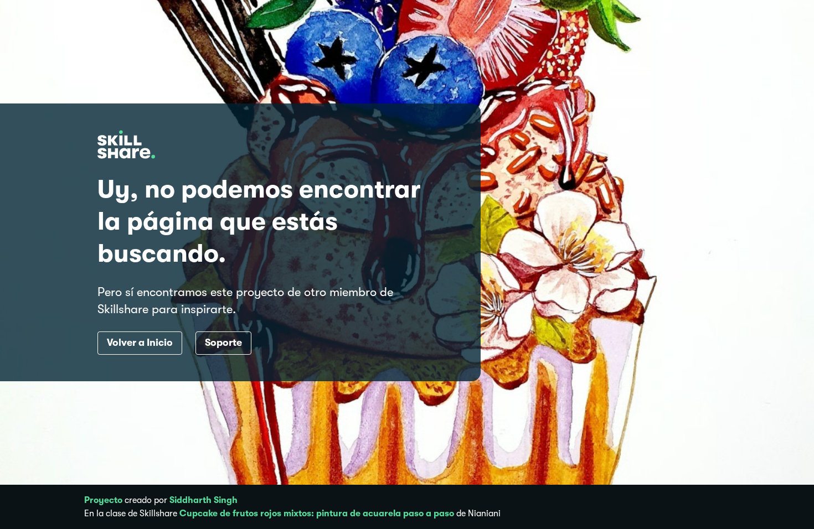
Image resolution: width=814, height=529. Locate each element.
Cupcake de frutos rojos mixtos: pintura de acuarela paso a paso (316, 513)
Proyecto (103, 500)
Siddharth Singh (203, 500)
